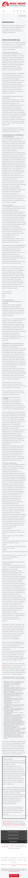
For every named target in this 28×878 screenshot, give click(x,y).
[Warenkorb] (24, 11)
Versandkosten (5, 846)
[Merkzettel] (17, 11)
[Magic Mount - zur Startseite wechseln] (14, 4)
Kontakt (20, 860)
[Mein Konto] (20, 11)
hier (3, 629)
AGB (25, 860)
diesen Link (5, 665)
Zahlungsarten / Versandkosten (9, 857)
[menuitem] (3, 11)
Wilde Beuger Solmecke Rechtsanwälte (14, 824)
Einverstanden (14, 875)
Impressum (4, 860)
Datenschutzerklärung (8, 821)
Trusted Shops (6, 823)
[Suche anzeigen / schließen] (14, 11)
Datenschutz (22, 857)
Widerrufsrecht (12, 860)
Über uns (14, 862)
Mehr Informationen (14, 871)
